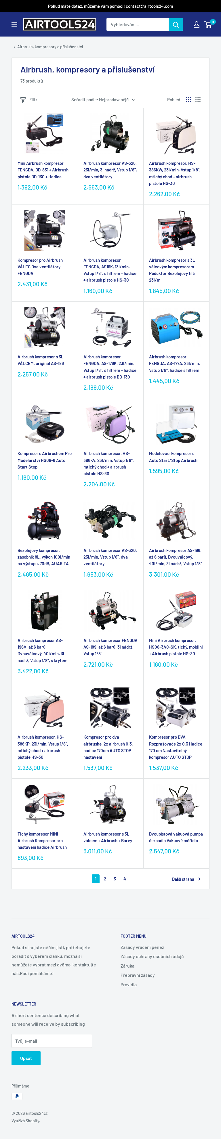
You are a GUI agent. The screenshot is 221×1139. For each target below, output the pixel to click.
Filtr (33, 99)
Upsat (26, 1058)
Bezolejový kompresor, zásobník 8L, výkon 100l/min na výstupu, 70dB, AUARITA (44, 557)
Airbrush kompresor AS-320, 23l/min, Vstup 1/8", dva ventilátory (110, 557)
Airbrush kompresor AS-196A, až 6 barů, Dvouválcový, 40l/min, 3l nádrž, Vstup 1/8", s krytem (42, 650)
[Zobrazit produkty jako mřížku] (188, 99)
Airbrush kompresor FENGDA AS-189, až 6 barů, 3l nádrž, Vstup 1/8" (110, 647)
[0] (208, 24)
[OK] (176, 24)
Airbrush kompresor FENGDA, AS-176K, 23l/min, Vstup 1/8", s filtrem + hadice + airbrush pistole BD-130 (109, 366)
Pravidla (129, 984)
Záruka (127, 965)
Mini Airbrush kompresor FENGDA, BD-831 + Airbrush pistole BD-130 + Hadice (43, 169)
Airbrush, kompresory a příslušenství (50, 46)
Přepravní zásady (138, 975)
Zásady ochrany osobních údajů (152, 956)
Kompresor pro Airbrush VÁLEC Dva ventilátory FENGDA (40, 266)
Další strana (183, 879)
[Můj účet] (196, 24)
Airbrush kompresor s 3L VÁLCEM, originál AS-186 (41, 360)
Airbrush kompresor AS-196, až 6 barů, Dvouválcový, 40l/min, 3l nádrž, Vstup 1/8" (175, 557)
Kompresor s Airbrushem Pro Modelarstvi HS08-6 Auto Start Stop (45, 460)
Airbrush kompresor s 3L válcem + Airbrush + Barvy (107, 837)
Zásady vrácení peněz (142, 947)
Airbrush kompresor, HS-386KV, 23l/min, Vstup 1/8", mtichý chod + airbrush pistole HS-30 (108, 463)
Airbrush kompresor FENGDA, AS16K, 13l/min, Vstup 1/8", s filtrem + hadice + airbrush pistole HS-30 (109, 270)
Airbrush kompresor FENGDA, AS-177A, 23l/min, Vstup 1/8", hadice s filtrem (174, 363)
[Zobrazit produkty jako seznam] (198, 99)
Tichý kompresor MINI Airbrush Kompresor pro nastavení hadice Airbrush (42, 840)
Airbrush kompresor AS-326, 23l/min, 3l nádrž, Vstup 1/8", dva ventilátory (110, 169)
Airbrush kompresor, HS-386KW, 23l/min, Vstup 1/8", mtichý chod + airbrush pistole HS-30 (175, 173)
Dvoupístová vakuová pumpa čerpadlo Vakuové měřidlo (176, 837)
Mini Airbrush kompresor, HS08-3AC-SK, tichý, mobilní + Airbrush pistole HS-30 (176, 647)
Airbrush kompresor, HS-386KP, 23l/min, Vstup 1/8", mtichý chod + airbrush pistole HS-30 (43, 747)
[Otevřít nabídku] (14, 24)
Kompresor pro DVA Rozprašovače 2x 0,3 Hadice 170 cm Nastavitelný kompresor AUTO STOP (175, 747)
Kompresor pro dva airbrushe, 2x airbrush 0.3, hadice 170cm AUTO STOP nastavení (108, 747)
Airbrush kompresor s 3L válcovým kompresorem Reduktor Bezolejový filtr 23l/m (172, 270)
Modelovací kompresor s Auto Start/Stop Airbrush (173, 457)
